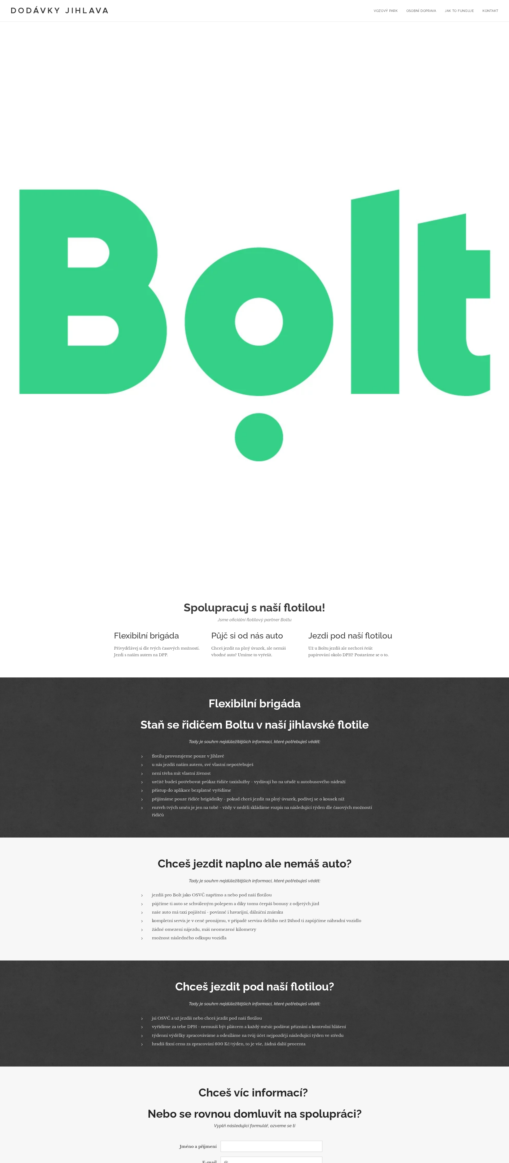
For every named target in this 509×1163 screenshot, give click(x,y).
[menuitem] (387, 10)
